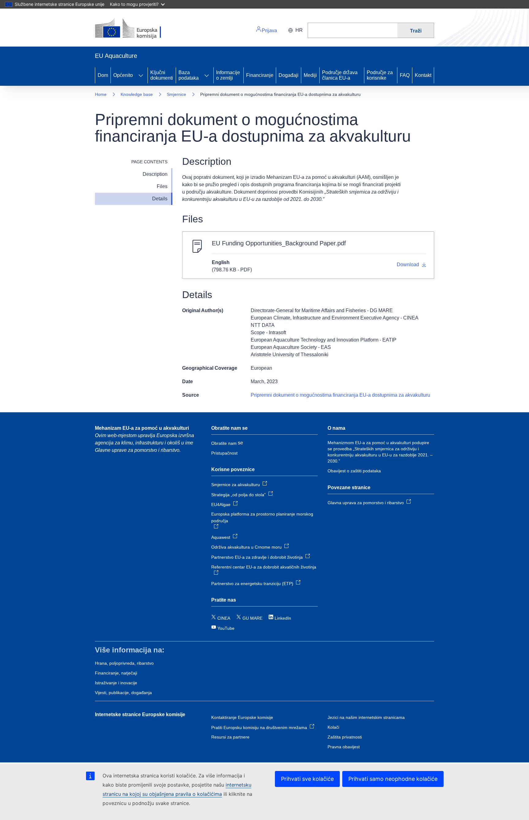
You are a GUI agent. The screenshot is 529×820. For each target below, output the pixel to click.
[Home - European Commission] (137, 28)
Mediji (310, 75)
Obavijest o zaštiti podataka (354, 470)
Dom (103, 75)
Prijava (269, 30)
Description (155, 174)
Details (159, 198)
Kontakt (423, 75)
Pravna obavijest (344, 746)
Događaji (288, 75)
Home (101, 94)
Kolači (333, 727)
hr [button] (299, 30)
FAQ (405, 75)
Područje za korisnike (380, 75)
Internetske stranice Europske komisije (140, 714)
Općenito (123, 75)
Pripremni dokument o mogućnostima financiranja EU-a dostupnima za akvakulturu (340, 395)
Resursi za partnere (230, 737)
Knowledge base (137, 94)
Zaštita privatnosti (345, 737)
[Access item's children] (141, 75)
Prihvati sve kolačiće (307, 779)
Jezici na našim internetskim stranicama (366, 717)
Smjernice (176, 94)
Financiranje (259, 75)
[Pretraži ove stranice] (352, 30)
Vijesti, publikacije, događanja (123, 692)
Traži (416, 31)
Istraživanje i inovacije (116, 682)
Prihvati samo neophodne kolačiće (392, 779)
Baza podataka (188, 75)
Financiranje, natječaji (116, 673)
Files (162, 186)
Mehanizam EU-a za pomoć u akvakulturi (142, 428)
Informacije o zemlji (228, 75)
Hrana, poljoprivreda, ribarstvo (124, 663)
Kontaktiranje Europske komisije (242, 717)
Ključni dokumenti (161, 75)
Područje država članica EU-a (340, 75)
